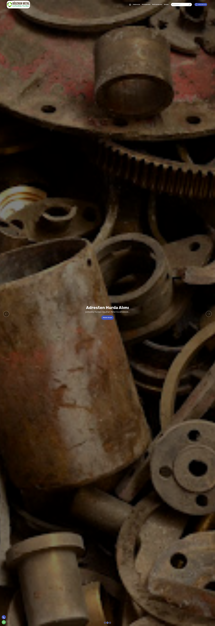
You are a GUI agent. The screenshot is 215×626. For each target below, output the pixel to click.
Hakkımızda (136, 4)
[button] (6, 314)
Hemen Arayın (110, 317)
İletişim (166, 4)
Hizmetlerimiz (146, 4)
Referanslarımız (157, 4)
